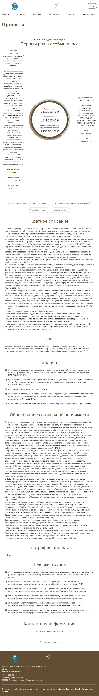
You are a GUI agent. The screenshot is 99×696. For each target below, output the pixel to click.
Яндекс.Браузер (66, 689)
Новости (70, 14)
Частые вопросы (89, 14)
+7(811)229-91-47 (9, 675)
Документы (54, 14)
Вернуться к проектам (49, 642)
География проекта (38, 210)
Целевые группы (60, 210)
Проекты (37, 14)
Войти (91, 6)
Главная (5, 14)
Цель (34, 203)
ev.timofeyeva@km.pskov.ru (13, 677)
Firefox (5, 691)
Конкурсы (21, 14)
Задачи (45, 203)
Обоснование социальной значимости (71, 203)
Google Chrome (81, 689)
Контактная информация (12, 671)
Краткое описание (17, 203)
